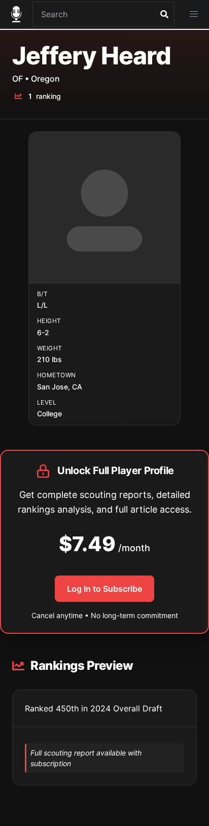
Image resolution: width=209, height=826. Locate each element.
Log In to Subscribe (104, 589)
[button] (194, 14)
